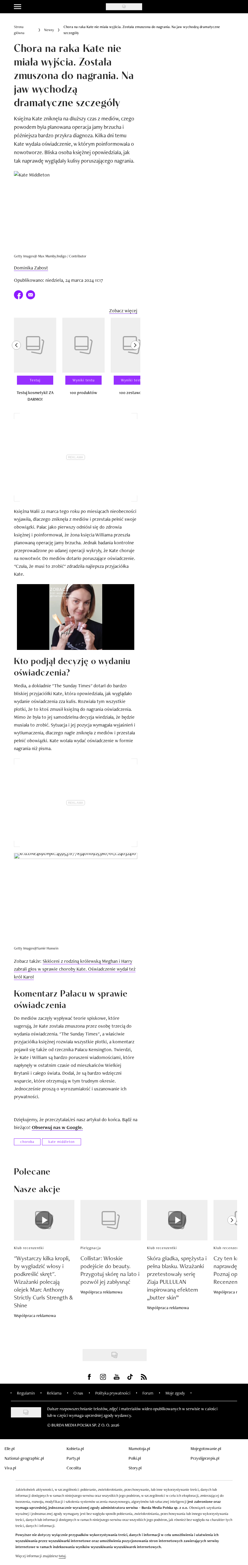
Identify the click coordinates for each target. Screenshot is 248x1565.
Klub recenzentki (29, 1247)
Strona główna (19, 29)
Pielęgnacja (90, 1247)
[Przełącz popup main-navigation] (17, 6)
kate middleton (61, 1141)
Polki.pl (135, 1458)
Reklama (54, 1393)
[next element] (135, 362)
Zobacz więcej (123, 310)
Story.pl (135, 1468)
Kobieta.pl (75, 1448)
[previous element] (16, 362)
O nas (78, 1393)
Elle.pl (10, 1448)
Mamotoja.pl (139, 1448)
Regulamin (26, 1393)
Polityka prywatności (112, 1393)
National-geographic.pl (24, 1458)
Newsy (49, 29)
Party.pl (73, 1458)
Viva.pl (10, 1468)
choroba (27, 1141)
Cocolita (74, 1468)
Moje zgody (175, 1393)
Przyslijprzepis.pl (205, 1458)
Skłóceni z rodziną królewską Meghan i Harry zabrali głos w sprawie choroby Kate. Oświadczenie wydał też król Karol (74, 969)
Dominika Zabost (31, 268)
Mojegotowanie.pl (206, 1448)
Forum (147, 1393)
